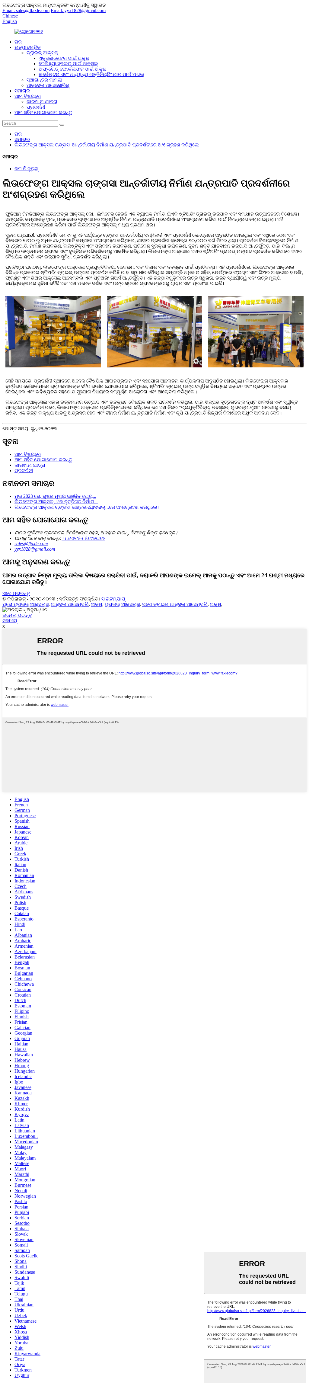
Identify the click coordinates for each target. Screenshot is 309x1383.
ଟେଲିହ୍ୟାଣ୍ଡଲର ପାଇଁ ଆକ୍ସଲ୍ (68, 63)
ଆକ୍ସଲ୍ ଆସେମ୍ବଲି (70, 604)
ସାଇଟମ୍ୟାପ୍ (113, 598)
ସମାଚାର (22, 90)
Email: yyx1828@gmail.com (78, 10)
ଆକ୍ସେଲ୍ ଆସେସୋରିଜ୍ (48, 85)
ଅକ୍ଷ (96, 604)
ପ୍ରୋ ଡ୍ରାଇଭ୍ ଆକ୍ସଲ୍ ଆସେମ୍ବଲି (175, 604)
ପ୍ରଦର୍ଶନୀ (36, 107)
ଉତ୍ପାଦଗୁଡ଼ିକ (27, 47)
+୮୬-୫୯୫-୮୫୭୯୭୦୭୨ (83, 538)
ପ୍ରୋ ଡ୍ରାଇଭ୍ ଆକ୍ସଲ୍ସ (25, 604)
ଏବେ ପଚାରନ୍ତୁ (16, 593)
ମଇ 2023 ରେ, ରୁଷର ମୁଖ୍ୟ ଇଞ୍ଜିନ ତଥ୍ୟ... (55, 496)
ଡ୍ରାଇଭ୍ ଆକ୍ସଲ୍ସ (122, 604)
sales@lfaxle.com (31, 543)
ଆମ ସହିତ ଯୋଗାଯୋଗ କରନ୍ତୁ (43, 112)
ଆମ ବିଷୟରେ (27, 96)
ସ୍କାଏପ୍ (9, 620)
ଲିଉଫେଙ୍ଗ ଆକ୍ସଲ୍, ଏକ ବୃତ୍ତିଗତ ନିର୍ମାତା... (56, 501)
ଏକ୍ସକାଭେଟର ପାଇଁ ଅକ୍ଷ (64, 58)
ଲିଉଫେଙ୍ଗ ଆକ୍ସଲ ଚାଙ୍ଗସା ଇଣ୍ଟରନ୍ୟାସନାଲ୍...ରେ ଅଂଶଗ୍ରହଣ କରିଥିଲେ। (86, 507)
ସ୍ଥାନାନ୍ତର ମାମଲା (44, 79)
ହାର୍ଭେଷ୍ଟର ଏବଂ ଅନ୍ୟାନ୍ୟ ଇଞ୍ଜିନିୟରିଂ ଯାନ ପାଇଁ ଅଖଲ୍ (91, 74)
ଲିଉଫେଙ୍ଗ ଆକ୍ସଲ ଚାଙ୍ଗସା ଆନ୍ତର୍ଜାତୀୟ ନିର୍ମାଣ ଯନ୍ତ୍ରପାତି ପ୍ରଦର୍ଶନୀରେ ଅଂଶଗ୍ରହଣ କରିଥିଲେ (106, 144)
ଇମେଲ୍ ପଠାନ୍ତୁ (17, 615)
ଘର (18, 41)
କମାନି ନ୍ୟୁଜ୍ (26, 168)
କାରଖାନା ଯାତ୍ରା (42, 101)
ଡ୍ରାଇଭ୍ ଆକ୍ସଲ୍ (43, 52)
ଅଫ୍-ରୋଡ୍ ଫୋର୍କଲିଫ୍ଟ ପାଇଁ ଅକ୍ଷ (72, 69)
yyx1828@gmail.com (34, 549)
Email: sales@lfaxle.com (25, 10)
